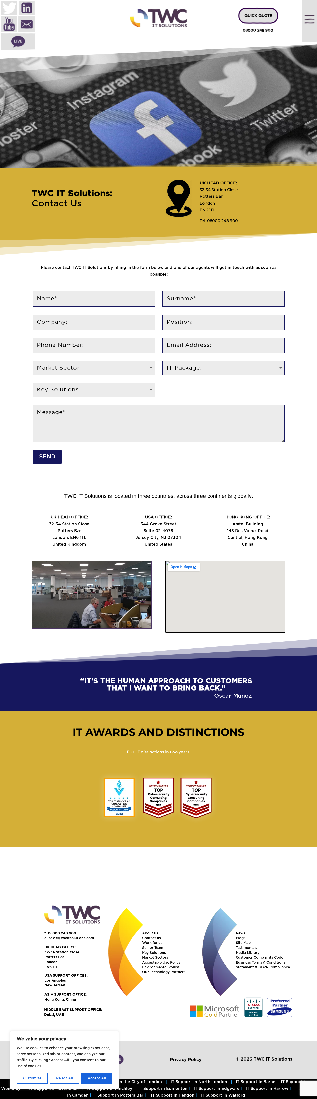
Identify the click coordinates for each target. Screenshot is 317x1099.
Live (18, 41)
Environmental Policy (160, 967)
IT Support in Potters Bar (117, 1095)
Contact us (151, 938)
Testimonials (246, 948)
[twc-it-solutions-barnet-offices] (92, 627)
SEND (47, 457)
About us (150, 933)
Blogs (240, 938)
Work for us (152, 943)
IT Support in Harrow (267, 1089)
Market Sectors (155, 957)
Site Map (243, 943)
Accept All (97, 1078)
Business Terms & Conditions (260, 962)
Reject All (64, 1078)
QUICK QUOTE (258, 16)
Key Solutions (154, 953)
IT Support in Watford (223, 1095)
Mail (26, 24)
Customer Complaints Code (259, 957)
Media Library (247, 953)
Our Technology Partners (163, 972)
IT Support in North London (199, 1082)
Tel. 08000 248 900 (219, 220)
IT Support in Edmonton (162, 1089)
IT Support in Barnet (256, 1082)
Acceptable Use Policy (161, 962)
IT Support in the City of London (129, 1082)
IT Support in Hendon (172, 1095)
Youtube (9, 24)
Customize (32, 1078)
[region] (158, 106)
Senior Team (152, 948)
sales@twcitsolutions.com (71, 938)
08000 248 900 (258, 30)
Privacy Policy (186, 1059)
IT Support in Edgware (216, 1089)
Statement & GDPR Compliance (263, 967)
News (240, 933)
